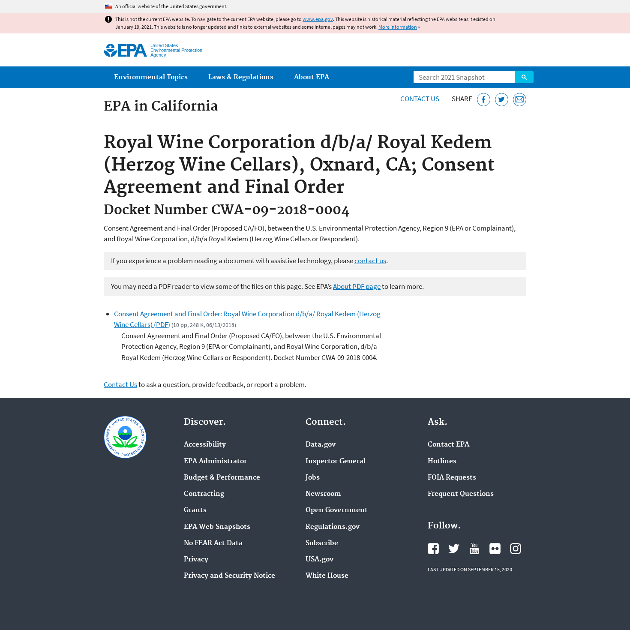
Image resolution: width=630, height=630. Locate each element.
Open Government (337, 510)
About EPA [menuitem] (311, 77)
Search (524, 77)
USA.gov (319, 560)
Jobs (313, 478)
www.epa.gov (318, 19)
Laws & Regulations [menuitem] (240, 77)
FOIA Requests (452, 478)
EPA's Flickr (495, 548)
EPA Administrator (215, 461)
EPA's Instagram (515, 548)
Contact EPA (448, 445)
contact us (370, 260)
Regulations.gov (333, 527)
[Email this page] (519, 99)
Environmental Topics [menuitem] (151, 77)
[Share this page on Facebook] (483, 99)
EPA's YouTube (474, 548)
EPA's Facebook (433, 548)
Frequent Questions (461, 494)
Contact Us (419, 98)
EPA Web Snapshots (217, 527)
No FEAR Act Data (213, 543)
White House (327, 576)
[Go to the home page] (125, 50)
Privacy (196, 560)
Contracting (204, 494)
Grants (195, 510)
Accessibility (205, 445)
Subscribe (322, 543)
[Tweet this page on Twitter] (501, 99)
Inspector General (336, 461)
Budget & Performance (222, 478)
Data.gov (321, 445)
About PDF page (357, 286)
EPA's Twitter (453, 548)
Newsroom (323, 494)
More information (397, 27)
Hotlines (442, 461)
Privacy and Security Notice (229, 576)
